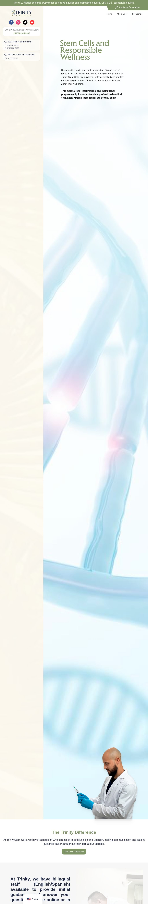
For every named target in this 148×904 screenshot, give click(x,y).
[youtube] (32, 22)
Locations (136, 14)
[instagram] (18, 22)
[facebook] (11, 22)
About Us (121, 14)
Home (109, 14)
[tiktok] (25, 22)
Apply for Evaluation (129, 7)
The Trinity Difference (74, 851)
